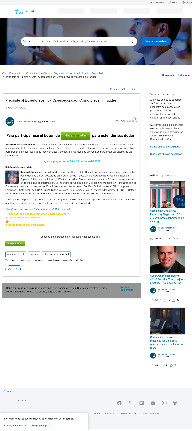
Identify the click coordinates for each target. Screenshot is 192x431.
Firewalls (34, 254)
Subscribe (184, 75)
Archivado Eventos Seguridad (86, 73)
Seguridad (60, 73)
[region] (44, 422)
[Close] (84, 416)
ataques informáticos (21, 260)
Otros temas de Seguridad (56, 254)
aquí (98, 237)
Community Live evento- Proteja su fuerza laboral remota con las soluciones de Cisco (166, 342)
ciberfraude (81, 260)
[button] (12, 177)
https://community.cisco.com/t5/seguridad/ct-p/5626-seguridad (37, 209)
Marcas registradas (151, 413)
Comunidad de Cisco (38, 73)
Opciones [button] (134, 119)
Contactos (23, 401)
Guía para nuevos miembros (166, 154)
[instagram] (164, 403)
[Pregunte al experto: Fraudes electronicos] (71, 243)
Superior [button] (10, 391)
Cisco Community (12, 73)
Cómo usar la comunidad (164, 146)
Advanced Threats (16, 254)
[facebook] (119, 403)
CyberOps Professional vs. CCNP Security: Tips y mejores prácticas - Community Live (167, 279)
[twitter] (130, 403)
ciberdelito (67, 260)
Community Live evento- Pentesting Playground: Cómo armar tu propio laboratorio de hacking (167, 216)
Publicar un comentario (127, 288)
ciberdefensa (53, 260)
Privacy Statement (13, 425)
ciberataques (38, 260)
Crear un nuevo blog (155, 41)
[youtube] (153, 403)
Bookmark (168, 75)
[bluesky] (175, 402)
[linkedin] (142, 403)
